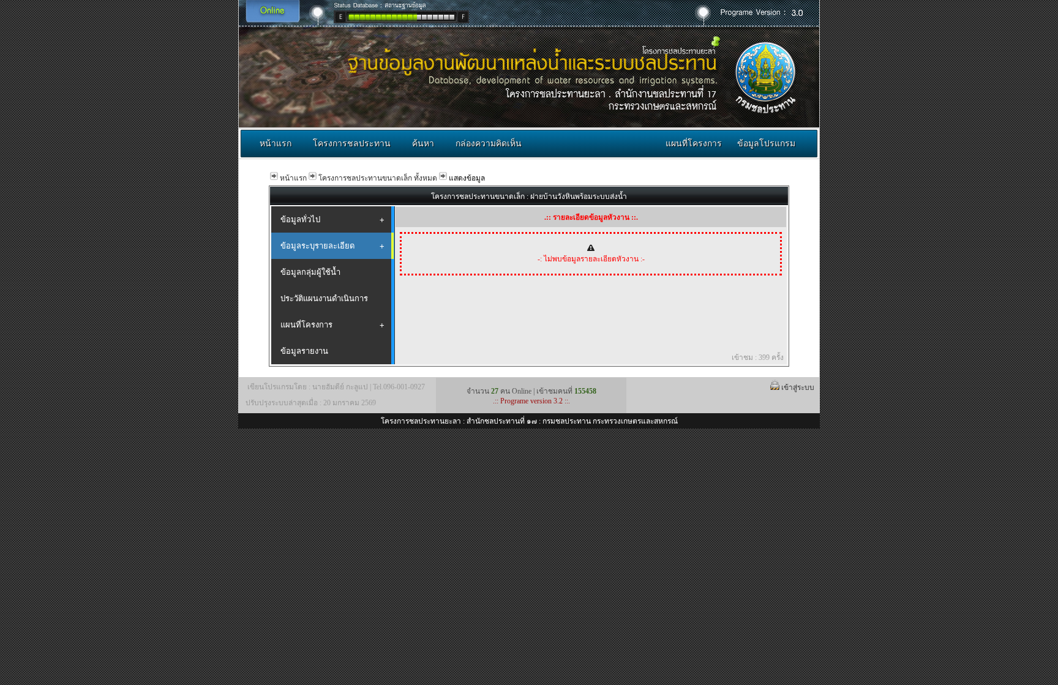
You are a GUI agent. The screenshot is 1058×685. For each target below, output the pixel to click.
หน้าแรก (275, 143)
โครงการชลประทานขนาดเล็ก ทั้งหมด (377, 178)
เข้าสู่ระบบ (798, 387)
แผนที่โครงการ (694, 143)
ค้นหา (423, 143)
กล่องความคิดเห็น (489, 143)
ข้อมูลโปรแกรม (766, 143)
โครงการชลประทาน (352, 143)
